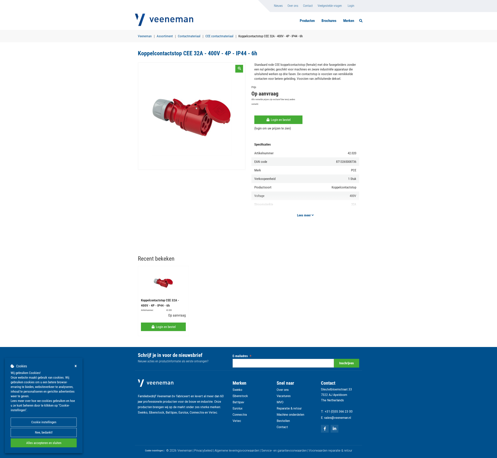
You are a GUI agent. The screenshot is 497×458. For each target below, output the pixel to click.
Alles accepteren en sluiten (43, 443)
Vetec (237, 421)
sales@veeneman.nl (337, 418)
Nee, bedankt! (44, 432)
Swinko (237, 390)
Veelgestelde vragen (330, 6)
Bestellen (283, 421)
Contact (308, 6)
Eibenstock (240, 396)
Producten (307, 20)
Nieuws (278, 6)
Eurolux (237, 408)
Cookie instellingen (43, 422)
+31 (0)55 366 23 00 (339, 411)
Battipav (238, 402)
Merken (348, 20)
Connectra (240, 414)
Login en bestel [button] (280, 120)
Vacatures (284, 396)
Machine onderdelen (290, 414)
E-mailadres (242, 356)
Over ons (293, 6)
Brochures (328, 20)
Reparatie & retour (289, 408)
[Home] (164, 20)
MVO (280, 402)
